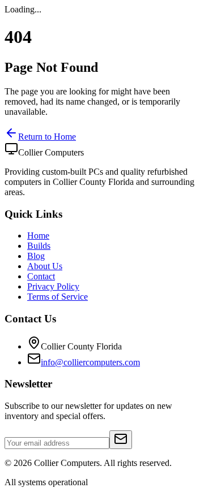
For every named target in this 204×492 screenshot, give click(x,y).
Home (38, 235)
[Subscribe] (120, 439)
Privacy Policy (53, 286)
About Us (44, 266)
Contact (41, 276)
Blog (36, 256)
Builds (38, 246)
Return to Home (47, 136)
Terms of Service (57, 296)
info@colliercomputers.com (90, 362)
